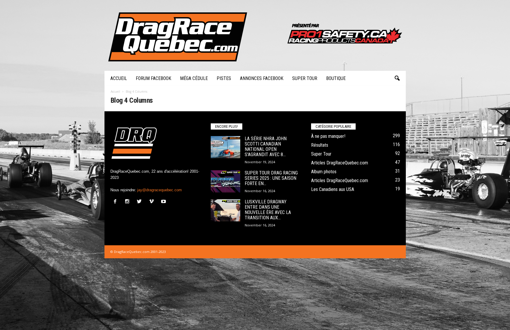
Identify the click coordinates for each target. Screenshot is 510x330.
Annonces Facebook (261, 78)
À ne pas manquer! (328, 136)
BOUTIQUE (336, 78)
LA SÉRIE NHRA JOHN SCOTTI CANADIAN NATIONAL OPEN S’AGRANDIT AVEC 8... (266, 146)
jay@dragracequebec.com (159, 190)
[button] (396, 78)
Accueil (118, 78)
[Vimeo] (153, 202)
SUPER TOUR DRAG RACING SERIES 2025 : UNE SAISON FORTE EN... (271, 178)
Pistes (224, 78)
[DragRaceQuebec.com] (255, 35)
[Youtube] (164, 202)
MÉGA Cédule (194, 78)
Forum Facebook (153, 78)
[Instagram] (128, 202)
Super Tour (304, 78)
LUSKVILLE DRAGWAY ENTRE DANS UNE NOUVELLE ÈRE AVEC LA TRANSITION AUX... (268, 209)
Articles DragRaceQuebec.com (339, 163)
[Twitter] (141, 202)
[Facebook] (116, 202)
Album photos (323, 171)
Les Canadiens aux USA (332, 189)
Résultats (319, 145)
